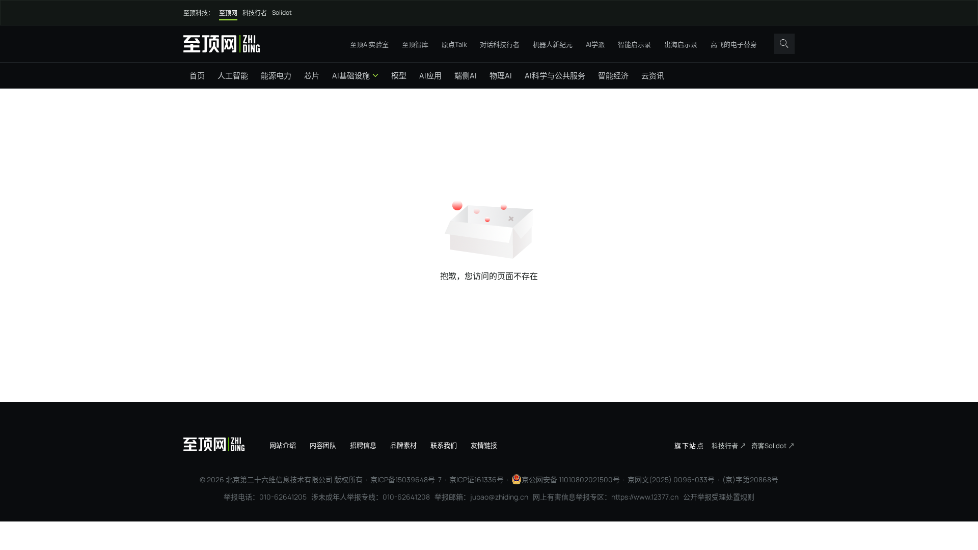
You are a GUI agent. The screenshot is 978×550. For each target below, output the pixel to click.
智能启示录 (634, 44)
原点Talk (454, 44)
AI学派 (595, 44)
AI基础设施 (351, 75)
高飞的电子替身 (734, 44)
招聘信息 (363, 445)
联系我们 (443, 445)
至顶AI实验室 (369, 44)
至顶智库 (415, 44)
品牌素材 (403, 445)
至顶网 (228, 13)
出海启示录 (680, 44)
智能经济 (613, 75)
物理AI (501, 75)
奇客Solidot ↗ (773, 445)
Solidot (282, 12)
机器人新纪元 (553, 44)
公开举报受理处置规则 (718, 497)
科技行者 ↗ (729, 445)
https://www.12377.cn (644, 497)
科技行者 (254, 13)
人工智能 (233, 75)
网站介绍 (282, 445)
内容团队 (323, 445)
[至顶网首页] (221, 43)
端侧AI (465, 75)
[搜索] (784, 44)
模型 (398, 75)
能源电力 (276, 75)
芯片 (311, 75)
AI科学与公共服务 (555, 75)
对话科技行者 (500, 44)
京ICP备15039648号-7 (406, 479)
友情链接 (484, 445)
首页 (197, 75)
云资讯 (652, 75)
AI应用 (430, 75)
